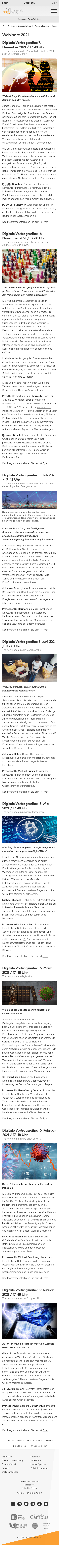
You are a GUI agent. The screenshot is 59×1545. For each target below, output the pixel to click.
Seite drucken (40, 1446)
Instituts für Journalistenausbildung (27, 414)
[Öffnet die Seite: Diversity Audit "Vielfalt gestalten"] (46, 1526)
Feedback (35, 1456)
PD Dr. (5, 204)
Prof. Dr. (6, 184)
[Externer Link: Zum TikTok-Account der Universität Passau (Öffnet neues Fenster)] (39, 1504)
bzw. (27, 1227)
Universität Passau (42, 403)
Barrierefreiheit (9, 1464)
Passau (52, 414)
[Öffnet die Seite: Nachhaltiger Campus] (39, 1517)
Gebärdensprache (39, 1468)
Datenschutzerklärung (12, 1460)
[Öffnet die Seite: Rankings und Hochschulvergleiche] (18, 1517)
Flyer (45, 221)
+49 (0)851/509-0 (33, 1493)
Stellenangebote (10, 1472)
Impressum (7, 1456)
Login (5, 3)
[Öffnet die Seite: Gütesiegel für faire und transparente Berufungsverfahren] (35, 1526)
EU (7, 1347)
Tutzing (30, 410)
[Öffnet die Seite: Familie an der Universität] (18, 1526)
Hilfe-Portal (36, 1460)
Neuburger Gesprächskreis (29, 19)
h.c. (18, 396)
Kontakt (5, 1468)
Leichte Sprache (38, 1464)
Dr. (13, 396)
